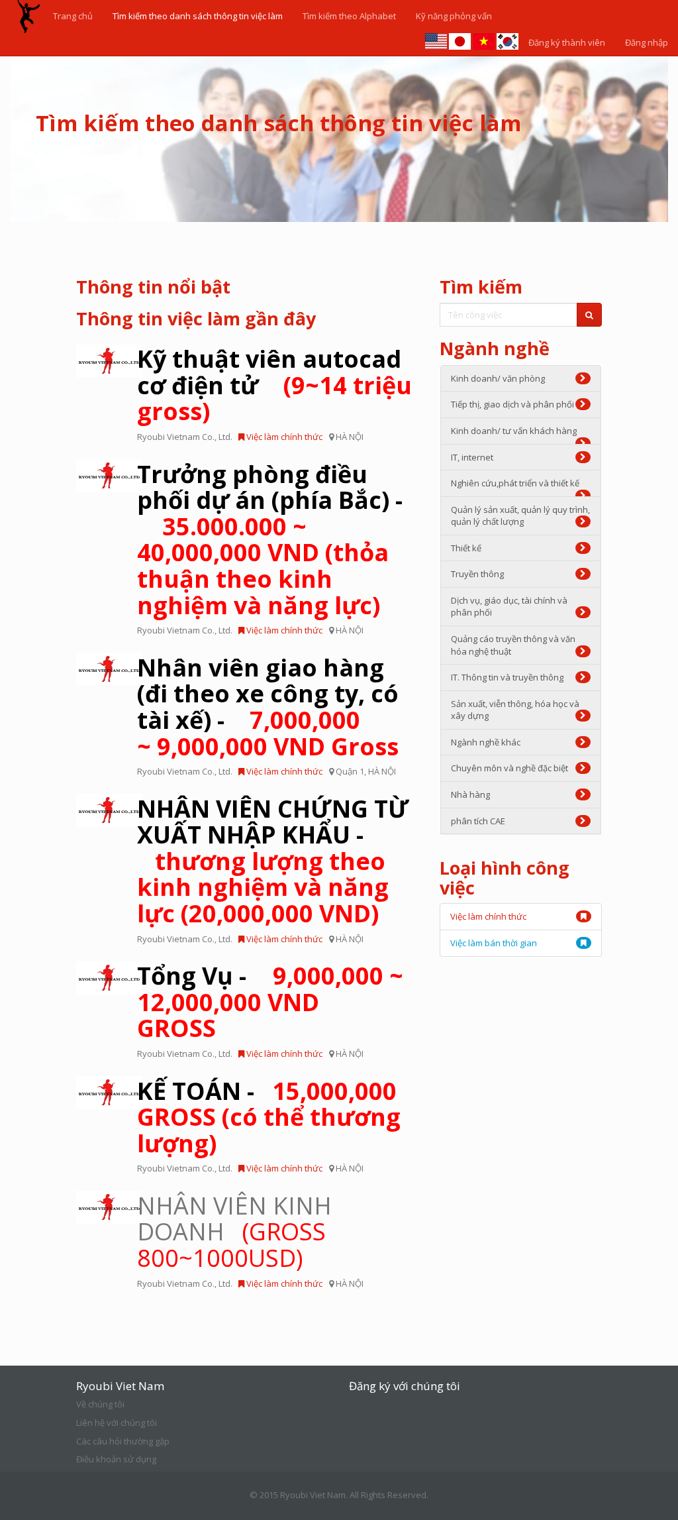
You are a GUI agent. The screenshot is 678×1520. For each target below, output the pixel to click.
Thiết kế (466, 548)
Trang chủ (73, 16)
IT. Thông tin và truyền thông (507, 677)
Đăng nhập (646, 42)
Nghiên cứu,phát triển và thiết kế (515, 483)
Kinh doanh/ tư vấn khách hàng (514, 431)
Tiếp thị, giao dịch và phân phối (512, 404)
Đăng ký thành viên (566, 42)
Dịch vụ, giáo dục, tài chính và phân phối (509, 606)
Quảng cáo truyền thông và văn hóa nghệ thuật (513, 645)
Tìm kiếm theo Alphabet (349, 16)
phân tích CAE (478, 821)
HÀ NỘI (349, 437)
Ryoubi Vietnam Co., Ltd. (184, 437)
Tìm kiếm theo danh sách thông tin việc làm (198, 16)
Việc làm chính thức (283, 437)
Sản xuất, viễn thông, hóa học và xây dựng (515, 710)
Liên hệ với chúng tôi (116, 1423)
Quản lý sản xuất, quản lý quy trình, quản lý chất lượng (520, 516)
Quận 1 (350, 771)
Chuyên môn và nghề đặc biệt (509, 768)
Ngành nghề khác (485, 742)
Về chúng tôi (100, 1404)
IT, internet (472, 457)
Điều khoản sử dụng (116, 1459)
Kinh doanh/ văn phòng (498, 378)
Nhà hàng (470, 794)
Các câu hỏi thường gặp (123, 1441)
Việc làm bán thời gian (493, 943)
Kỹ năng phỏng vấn (454, 16)
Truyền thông (477, 574)
